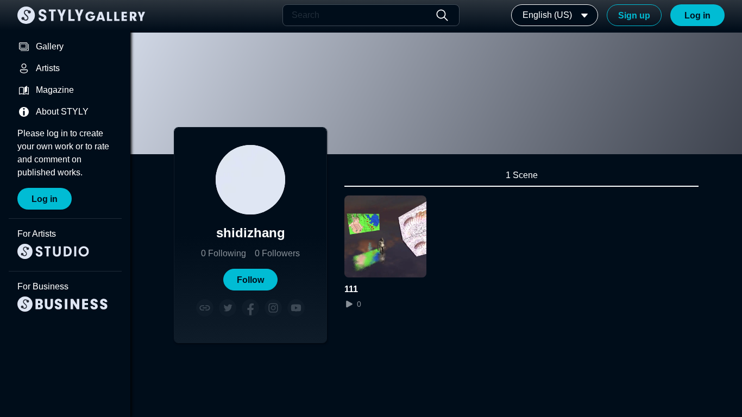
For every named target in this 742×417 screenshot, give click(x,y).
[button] (250, 279)
